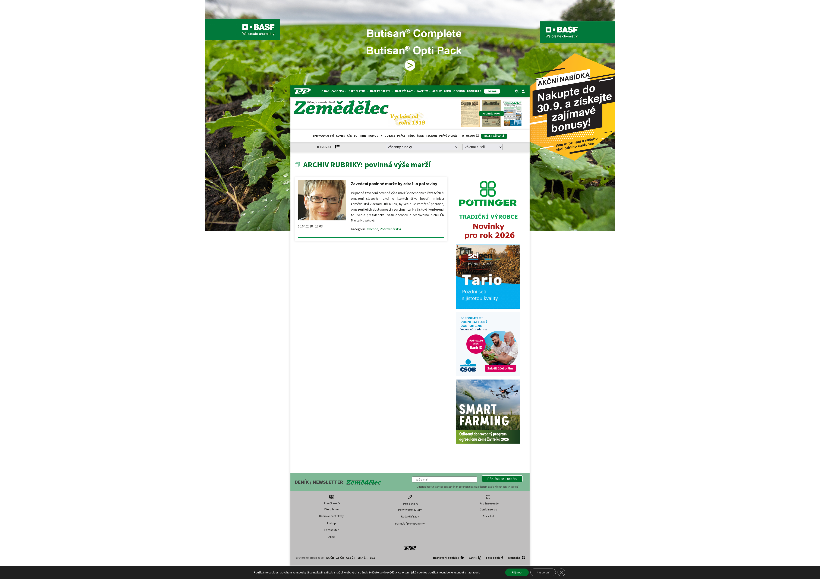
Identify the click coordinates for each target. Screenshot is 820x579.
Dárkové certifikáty (331, 516)
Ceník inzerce (488, 509)
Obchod (372, 229)
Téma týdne (415, 136)
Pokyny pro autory (410, 510)
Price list (488, 516)
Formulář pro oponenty (410, 523)
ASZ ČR (350, 558)
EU (355, 136)
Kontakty (474, 91)
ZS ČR (340, 558)
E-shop (331, 523)
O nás (325, 91)
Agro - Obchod (454, 91)
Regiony (431, 136)
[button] (502, 478)
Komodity (375, 136)
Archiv (437, 91)
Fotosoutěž (469, 136)
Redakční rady (410, 516)
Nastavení (543, 572)
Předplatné (331, 509)
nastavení (473, 572)
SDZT (373, 558)
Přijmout (517, 572)
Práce (401, 136)
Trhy (362, 136)
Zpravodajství (323, 136)
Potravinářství (390, 229)
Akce (331, 537)
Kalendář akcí (494, 136)
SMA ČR (362, 558)
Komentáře (344, 136)
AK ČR (330, 558)
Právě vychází (448, 136)
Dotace (390, 136)
